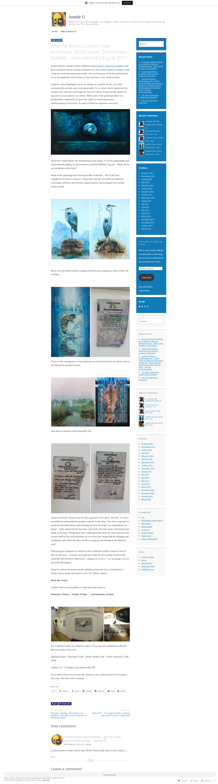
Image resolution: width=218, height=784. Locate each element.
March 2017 (146, 216)
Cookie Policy (46, 780)
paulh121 (149, 144)
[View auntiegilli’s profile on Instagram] (145, 306)
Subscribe (146, 277)
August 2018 (146, 179)
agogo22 (148, 151)
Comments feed (147, 566)
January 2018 (146, 188)
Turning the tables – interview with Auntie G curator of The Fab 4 (148, 73)
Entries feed (146, 563)
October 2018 (147, 173)
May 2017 (145, 210)
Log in (143, 560)
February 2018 (147, 185)
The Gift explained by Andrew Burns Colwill (149, 96)
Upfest (123, 674)
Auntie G (77, 16)
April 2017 (145, 213)
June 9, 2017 (56, 40)
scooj (147, 121)
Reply (90, 761)
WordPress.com (147, 569)
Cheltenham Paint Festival (152, 520)
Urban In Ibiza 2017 (149, 539)
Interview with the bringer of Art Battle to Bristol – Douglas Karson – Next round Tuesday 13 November (151, 65)
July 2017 (145, 204)
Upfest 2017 (146, 536)
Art (55, 704)
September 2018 (148, 176)
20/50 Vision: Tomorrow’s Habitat (107, 65)
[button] (70, 229)
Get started (127, 3)
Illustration (146, 523)
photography (146, 526)
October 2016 (147, 225)
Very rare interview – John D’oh (149, 101)
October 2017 (147, 194)
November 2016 (147, 222)
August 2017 (146, 200)
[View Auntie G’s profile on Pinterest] (148, 306)
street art (66, 704)
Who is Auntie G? (68, 31)
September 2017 (148, 197)
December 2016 (147, 219)
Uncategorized (147, 533)
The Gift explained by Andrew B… (154, 124)
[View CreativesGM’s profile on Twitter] (142, 306)
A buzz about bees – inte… (152, 412)
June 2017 (145, 207)
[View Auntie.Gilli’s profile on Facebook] (140, 306)
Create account (147, 557)
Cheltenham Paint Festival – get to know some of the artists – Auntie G (92, 739)
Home (55, 31)
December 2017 (147, 191)
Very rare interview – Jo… (151, 406)
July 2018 (145, 182)
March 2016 (146, 228)
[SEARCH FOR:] (151, 44)
